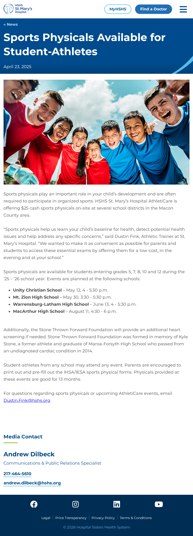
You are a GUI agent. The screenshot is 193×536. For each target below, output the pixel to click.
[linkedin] (116, 505)
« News (11, 24)
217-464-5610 (17, 473)
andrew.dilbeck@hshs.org (32, 483)
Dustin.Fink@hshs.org (27, 400)
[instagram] (75, 505)
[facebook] (34, 505)
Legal (45, 518)
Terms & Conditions (136, 518)
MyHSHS (117, 9)
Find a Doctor (153, 9)
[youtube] (159, 505)
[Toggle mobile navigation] (183, 9)
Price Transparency (71, 518)
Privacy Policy (103, 518)
